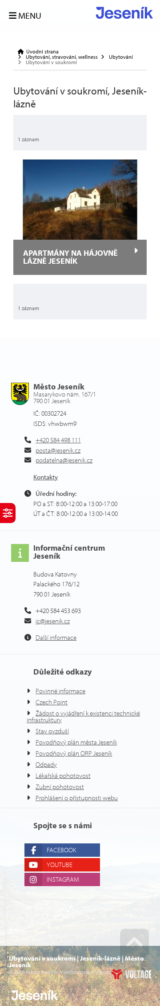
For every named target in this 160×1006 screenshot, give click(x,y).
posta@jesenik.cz (58, 450)
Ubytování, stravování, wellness (62, 57)
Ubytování (121, 57)
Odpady (46, 764)
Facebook (61, 850)
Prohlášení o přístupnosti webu (77, 797)
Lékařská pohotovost (63, 775)
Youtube (59, 864)
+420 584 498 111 (58, 440)
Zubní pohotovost (60, 786)
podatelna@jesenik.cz (64, 460)
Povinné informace (60, 691)
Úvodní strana (124, 13)
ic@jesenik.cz (53, 621)
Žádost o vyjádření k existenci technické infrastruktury (83, 716)
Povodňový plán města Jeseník (76, 742)
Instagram (63, 879)
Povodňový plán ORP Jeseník (74, 753)
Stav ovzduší (52, 731)
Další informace (56, 637)
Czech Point (52, 702)
